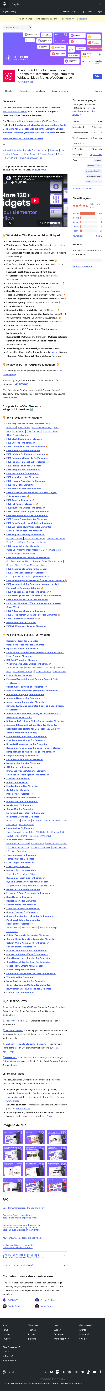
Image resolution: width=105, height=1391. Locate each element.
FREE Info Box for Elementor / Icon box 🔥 (27, 454)
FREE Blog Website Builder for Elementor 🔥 (28, 423)
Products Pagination (17, 851)
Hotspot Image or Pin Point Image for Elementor (30, 751)
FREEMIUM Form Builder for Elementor (25, 507)
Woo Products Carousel (17, 843)
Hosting (6, 1334)
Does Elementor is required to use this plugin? (24, 1208)
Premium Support (48, 154)
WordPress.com (11, 1347)
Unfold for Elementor (17, 782)
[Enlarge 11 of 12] (41, 1181)
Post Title (11, 427)
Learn (56, 1325)
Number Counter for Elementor (22, 912)
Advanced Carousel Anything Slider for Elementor (31, 725)
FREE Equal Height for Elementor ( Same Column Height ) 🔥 (36, 580)
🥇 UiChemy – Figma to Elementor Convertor (25, 1044)
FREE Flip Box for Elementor (20, 485)
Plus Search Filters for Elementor (23, 920)
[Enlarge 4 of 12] (19, 1149)
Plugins (31, 1334)
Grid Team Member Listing (18, 561)
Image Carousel (13, 832)
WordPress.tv (61, 1338)
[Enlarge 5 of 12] (41, 1149)
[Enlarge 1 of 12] (19, 1133)
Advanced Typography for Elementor (25, 694)
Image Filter (28, 832)
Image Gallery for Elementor (20, 828)
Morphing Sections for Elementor (23, 763)
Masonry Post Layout (34, 538)
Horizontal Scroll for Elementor (22, 641)
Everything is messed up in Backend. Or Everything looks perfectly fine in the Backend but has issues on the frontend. (22, 1227)
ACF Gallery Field (44, 832)
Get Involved (85, 1325)
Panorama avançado (82, 188)
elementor (97, 160)
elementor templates (94, 171)
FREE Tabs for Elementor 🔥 (20, 500)
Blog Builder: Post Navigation (21, 622)
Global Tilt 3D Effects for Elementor (24, 966)
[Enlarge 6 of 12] (64, 1149)
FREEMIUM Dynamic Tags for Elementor (26, 626)
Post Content (24, 427)
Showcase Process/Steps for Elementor (26, 771)
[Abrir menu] (101, 4)
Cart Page (49, 667)
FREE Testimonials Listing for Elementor (26, 569)
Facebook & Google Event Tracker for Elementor (31, 973)
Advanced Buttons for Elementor (23, 698)
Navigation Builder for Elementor (23, 797)
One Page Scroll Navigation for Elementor (27, 774)
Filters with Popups (48, 927)
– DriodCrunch (10, 397)
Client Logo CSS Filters (18, 866)
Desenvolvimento (59, 91)
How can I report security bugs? (18, 1265)
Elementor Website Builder (15, 111)
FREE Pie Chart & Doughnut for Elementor (27, 462)
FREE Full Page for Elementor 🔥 (22, 504)
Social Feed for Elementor (19, 897)
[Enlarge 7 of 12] (19, 1165)
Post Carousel (13, 820)
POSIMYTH (27, 82)
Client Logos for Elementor (20, 862)
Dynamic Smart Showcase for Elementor (27, 881)
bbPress (8, 1356)
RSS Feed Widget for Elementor (22, 660)
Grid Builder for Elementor (43, 129)
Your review (77, 236)
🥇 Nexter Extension (13, 1030)
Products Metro (59, 847)
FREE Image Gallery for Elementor (23, 546)
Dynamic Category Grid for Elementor (25, 878)
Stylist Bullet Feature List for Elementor (26, 686)
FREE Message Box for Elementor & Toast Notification (33, 595)
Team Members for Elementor (21, 855)
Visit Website (9, 150)
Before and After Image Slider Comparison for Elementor (35, 721)
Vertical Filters (13, 927)
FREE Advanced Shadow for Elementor (26, 611)
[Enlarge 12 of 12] (64, 1181)
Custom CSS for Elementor (20, 992)
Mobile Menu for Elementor (20, 805)
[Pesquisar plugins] (29, 27)
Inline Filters (12, 931)
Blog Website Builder (25, 125)
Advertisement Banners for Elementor (25, 702)
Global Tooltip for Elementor (20, 969)
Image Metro (21, 836)
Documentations (40, 150)
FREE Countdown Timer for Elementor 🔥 (27, 446)
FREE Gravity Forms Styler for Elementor (26, 519)
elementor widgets (94, 176)
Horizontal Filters (30, 927)
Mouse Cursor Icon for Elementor (23, 889)
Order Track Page (34, 667)
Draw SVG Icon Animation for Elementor (26, 744)
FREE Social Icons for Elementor (22, 473)
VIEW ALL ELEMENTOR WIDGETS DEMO (23, 138)
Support (57, 1330)
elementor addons (94, 166)
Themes (32, 1330)
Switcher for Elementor (18, 790)
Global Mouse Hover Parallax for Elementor (28, 958)
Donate (84, 1334)
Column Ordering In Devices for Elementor (27, 935)
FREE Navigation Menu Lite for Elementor (27, 458)
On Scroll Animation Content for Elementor (28, 985)
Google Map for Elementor (19, 809)
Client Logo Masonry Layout (38, 576)
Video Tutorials (24, 150)
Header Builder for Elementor (40, 132)
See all (99, 236)
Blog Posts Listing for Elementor (22, 816)
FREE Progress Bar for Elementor (23, 469)
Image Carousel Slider (25, 553)
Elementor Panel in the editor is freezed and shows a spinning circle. (20, 1216)
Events (82, 1330)
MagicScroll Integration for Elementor (25, 981)
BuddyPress (10, 1360)
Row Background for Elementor (22, 786)
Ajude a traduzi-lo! (79, 19)
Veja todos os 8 (96, 155)
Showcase (33, 1325)
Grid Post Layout (14, 538)
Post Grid (26, 820)
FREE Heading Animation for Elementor (26, 481)
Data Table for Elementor (31, 690)
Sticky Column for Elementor (21, 946)
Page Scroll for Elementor (19, 794)
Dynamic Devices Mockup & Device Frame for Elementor (35, 748)
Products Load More (40, 847)
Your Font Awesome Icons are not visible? (22, 1238)
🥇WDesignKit (10, 1057)
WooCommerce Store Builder (52, 125)
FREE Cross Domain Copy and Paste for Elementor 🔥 (33, 615)
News (5, 1330)
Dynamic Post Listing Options (21, 870)
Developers (59, 1334)
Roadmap (54, 150)
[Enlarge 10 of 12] (19, 1181)
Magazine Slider (13, 885)
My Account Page (14, 667)
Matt (6, 1351)
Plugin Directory (9, 11)
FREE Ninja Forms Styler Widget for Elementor (29, 523)
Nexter (55, 352)
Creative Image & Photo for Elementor (25, 740)
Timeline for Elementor (18, 778)
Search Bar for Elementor (19, 923)
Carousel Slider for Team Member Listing (25, 565)
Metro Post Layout (56, 538)
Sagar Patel (45, 1306)
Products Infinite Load (18, 847)
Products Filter (37, 843)
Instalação (40, 91)
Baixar (98, 76)
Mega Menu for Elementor (16, 129)
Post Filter (37, 820)
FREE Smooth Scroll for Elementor (23, 488)
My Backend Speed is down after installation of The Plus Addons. (19, 1246)
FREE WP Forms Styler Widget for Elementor (28, 527)
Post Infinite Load (52, 820)
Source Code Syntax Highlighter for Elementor (30, 916)
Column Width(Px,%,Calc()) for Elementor (27, 943)
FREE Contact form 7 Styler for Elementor (27, 511)
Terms (52, 1097)
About (5, 1325)
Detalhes (9, 91)
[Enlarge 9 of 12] (64, 1165)
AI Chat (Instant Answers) (30, 158)
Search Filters (59, 671)
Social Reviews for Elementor (21, 901)
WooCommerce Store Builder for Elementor (28, 664)
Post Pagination (26, 824)
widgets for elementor (94, 181)
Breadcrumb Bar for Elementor (22, 801)
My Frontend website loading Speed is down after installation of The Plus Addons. (23, 1256)
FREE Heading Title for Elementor (23, 450)
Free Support (31, 154)
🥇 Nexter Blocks (11, 1007)
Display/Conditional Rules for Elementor (26, 950)
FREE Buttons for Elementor (20, 442)
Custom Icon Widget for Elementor (24, 530)
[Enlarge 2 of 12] (41, 1133)
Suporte (98, 91)
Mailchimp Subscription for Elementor (25, 813)
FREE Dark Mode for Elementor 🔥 (23, 618)
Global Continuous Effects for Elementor (27, 954)
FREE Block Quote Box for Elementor (24, 439)
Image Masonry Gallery (36, 550)
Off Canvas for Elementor (19, 767)
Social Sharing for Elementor (21, 904)
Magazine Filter (30, 885)
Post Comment (34, 431)
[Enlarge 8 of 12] (41, 1165)
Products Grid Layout (56, 843)
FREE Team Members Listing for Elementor (28, 557)
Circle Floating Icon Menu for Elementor (26, 736)
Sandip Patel (14, 1306)
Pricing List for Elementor (19, 675)
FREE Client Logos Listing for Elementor (26, 572)
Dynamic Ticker (47, 885)
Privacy (60, 1097)
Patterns (32, 1338)
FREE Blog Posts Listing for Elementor (25, 534)
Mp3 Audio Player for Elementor (22, 648)
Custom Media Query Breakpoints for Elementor (30, 939)
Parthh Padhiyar (48, 1300)
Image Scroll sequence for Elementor (25, 644)
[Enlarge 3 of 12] (64, 1133)
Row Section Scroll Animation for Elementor (28, 988)
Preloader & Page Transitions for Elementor (28, 893)
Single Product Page (22, 671)
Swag (83, 1338)
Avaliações (25, 91)
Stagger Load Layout (37, 542)
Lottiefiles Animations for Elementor (24, 759)
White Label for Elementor (19, 977)
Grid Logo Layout (15, 576)
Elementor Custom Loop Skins (20, 874)
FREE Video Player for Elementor (22, 477)
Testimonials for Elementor (20, 859)
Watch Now (39, 169)
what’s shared (12, 1101)
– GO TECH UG (20, 384)
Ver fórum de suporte (82, 266)
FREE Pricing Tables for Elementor (23, 465)
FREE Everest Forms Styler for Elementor (27, 515)
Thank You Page (43, 671)
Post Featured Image (42, 427)
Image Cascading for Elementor (22, 755)
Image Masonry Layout (40, 836)
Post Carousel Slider (16, 542)
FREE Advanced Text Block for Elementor (27, 599)
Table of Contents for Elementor (23, 908)
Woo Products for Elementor (20, 839)
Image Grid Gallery (15, 550)
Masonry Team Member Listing (47, 561)
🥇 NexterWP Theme (13, 1020)
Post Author (19, 431)
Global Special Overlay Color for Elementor (28, 962)
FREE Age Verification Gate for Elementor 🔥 (29, 592)
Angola (12, 1372)
